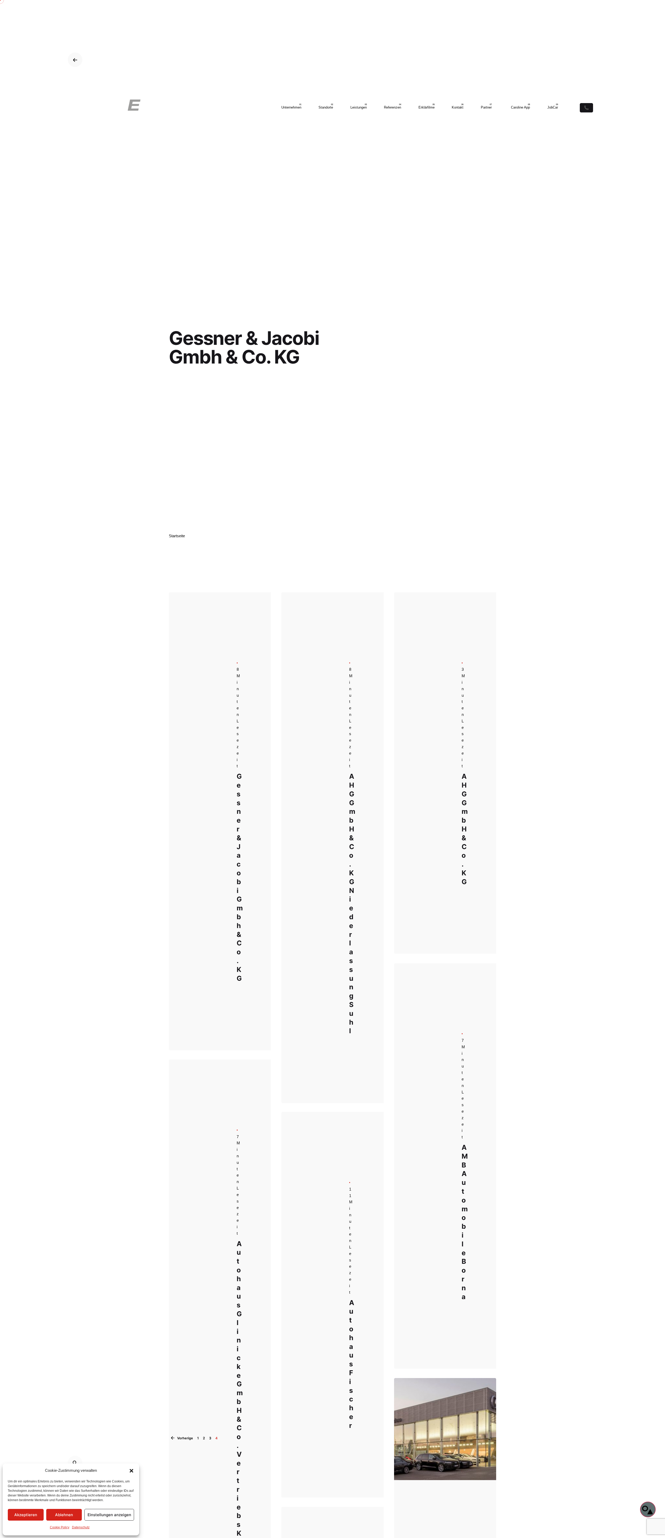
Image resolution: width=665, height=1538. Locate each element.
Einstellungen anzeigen (109, 1514)
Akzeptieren (25, 1514)
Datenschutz (81, 1527)
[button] (131, 1470)
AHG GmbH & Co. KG (465, 829)
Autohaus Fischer (351, 1365)
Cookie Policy (59, 1527)
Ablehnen (64, 1514)
